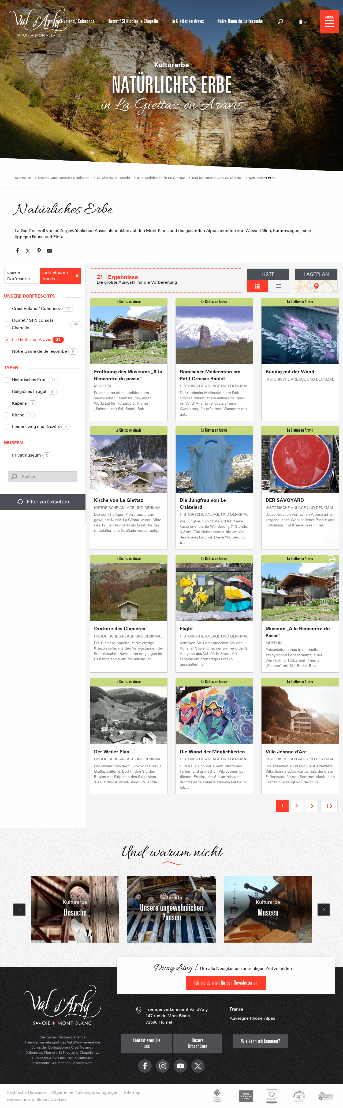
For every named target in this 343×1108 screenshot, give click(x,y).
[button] (280, 21)
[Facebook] (145, 1068)
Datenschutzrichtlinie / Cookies (37, 1099)
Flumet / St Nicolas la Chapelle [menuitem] (132, 21)
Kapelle (23, 403)
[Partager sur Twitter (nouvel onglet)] (28, 251)
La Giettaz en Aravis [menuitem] (188, 21)
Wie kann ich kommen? (260, 1041)
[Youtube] (180, 1068)
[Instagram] (163, 1068)
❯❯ (329, 805)
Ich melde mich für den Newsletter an (226, 983)
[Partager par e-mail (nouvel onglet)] (49, 251)
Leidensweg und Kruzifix (39, 426)
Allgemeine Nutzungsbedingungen (84, 1092)
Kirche (21, 415)
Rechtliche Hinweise (26, 1092)
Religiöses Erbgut (32, 391)
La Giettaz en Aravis (36, 339)
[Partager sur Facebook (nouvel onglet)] (17, 251)
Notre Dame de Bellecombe (43, 351)
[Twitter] (198, 1068)
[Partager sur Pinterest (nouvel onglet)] (39, 251)
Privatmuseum (30, 455)
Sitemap (132, 1092)
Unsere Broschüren (197, 1043)
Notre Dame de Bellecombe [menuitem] (240, 21)
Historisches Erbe (34, 379)
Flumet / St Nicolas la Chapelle (45, 324)
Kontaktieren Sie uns (147, 1043)
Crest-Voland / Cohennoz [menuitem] (73, 21)
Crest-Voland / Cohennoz (41, 308)
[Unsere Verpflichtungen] (245, 1096)
